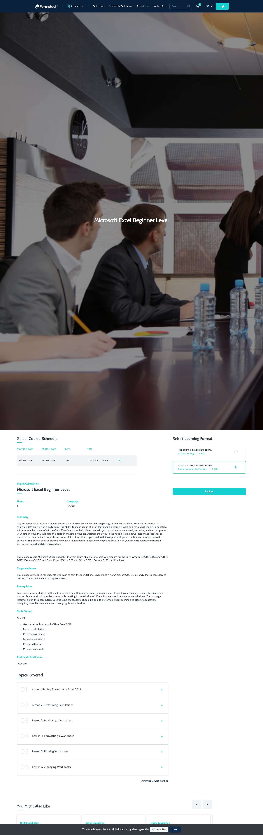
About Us (142, 6)
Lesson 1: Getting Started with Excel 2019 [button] (56, 689)
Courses (75, 6)
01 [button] (24, 689)
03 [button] (24, 720)
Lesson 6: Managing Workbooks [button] (51, 767)
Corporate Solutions (120, 6)
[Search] (188, 6)
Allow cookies (159, 829)
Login (222, 6)
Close (175, 829)
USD (207, 6)
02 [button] (24, 705)
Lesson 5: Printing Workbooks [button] (50, 751)
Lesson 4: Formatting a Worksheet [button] (53, 736)
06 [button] (24, 767)
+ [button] (162, 689)
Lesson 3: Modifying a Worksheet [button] (52, 720)
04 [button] (24, 736)
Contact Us (159, 6)
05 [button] (24, 752)
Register (209, 491)
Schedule (98, 6)
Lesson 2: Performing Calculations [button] (52, 705)
